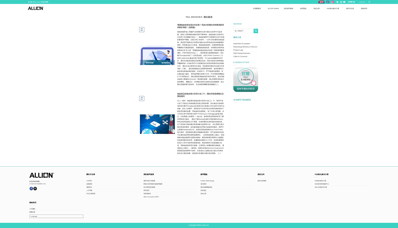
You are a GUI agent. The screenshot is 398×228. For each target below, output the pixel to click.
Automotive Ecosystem (241, 44)
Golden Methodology (207, 181)
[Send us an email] (341, 2)
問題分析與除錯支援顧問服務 (153, 184)
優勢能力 (89, 187)
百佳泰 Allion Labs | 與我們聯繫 (38, 2)
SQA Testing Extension (241, 53)
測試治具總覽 (262, 181)
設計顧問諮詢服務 (149, 187)
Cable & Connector (240, 56)
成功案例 (203, 184)
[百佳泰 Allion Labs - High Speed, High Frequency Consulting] (36, 8)
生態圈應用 (257, 8)
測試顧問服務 (288, 8)
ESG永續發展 (90, 193)
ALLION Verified (273, 8)
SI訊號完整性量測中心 (322, 184)
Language (362, 2)
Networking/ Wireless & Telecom (245, 47)
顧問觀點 (303, 8)
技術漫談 (203, 190)
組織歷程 (89, 184)
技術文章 (203, 193)
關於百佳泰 (350, 8)
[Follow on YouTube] (344, 2)
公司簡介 (89, 181)
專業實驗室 (147, 193)
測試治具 (317, 8)
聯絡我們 (364, 8)
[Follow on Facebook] (31, 188)
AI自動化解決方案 (333, 8)
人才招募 (89, 190)
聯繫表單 (32, 212)
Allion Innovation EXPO (151, 197)
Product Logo (238, 50)
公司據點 (32, 209)
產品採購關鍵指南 (206, 187)
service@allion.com (40, 184)
